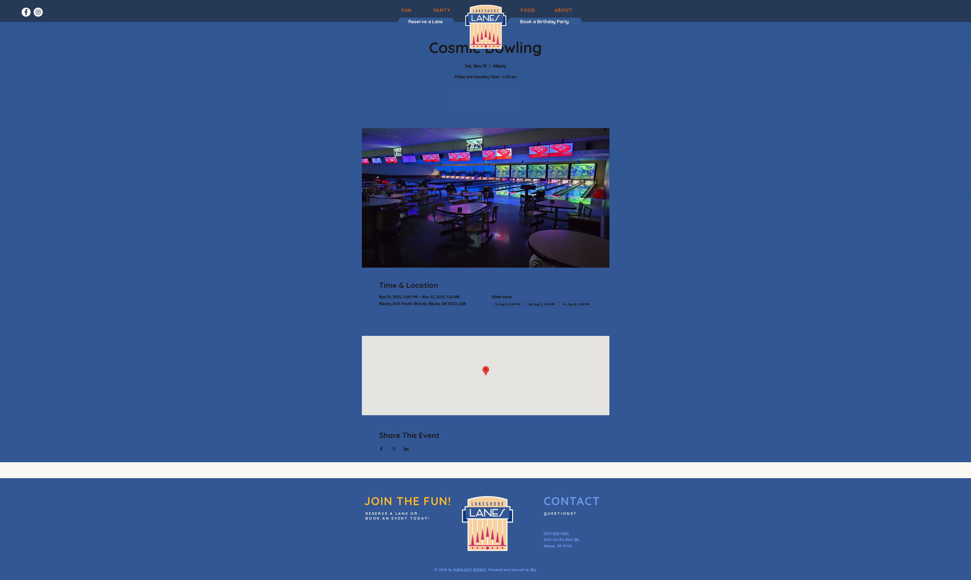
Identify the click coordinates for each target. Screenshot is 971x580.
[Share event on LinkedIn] (406, 449)
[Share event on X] (393, 449)
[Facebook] (26, 12)
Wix (533, 569)
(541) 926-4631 (556, 533)
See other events (485, 104)
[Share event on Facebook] (381, 449)
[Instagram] (38, 12)
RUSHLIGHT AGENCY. (470, 569)
